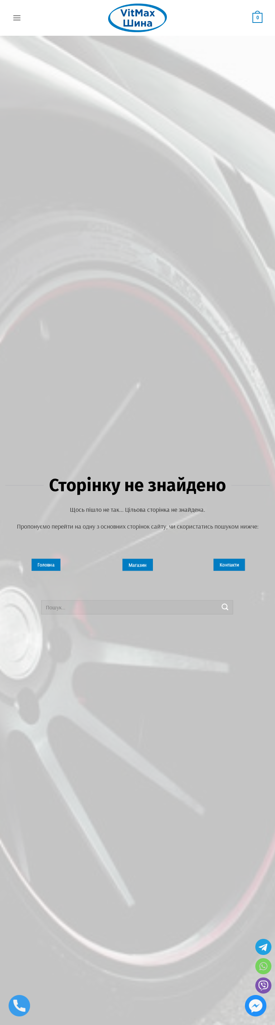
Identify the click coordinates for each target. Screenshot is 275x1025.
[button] (17, 17)
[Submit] (225, 607)
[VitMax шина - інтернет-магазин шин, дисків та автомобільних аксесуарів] (137, 18)
